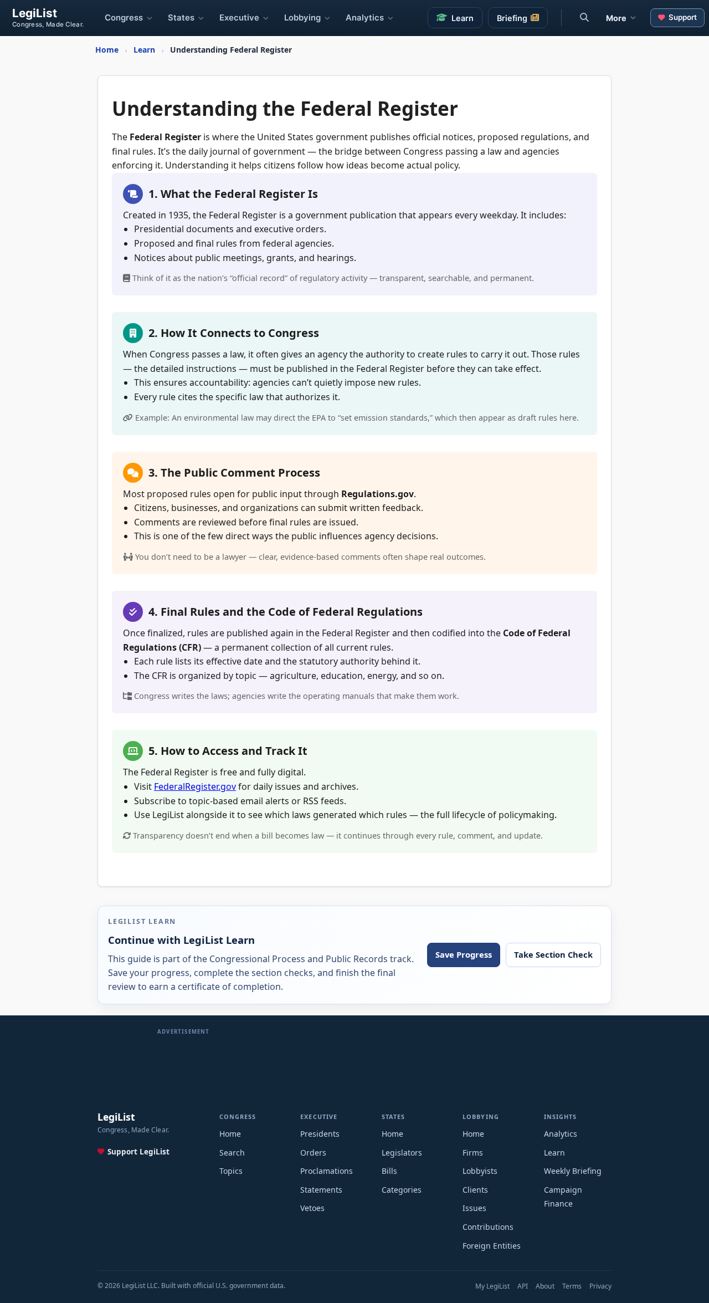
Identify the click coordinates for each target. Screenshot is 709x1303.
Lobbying (302, 18)
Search (232, 1152)
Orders (313, 1152)
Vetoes (312, 1208)
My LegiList (492, 1286)
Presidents (320, 1133)
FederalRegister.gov (195, 786)
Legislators (402, 1152)
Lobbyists (480, 1171)
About (545, 1286)
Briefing (512, 18)
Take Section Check (553, 954)
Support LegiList (138, 1152)
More (616, 18)
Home (230, 1133)
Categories (402, 1189)
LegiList (34, 13)
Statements (321, 1189)
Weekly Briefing (573, 1171)
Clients (475, 1189)
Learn (462, 18)
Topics (231, 1171)
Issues (474, 1208)
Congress (124, 18)
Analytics (365, 18)
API (522, 1286)
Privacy (600, 1286)
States (181, 18)
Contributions (488, 1227)
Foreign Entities (492, 1245)
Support (683, 17)
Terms (572, 1286)
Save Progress (463, 954)
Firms (473, 1152)
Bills (389, 1171)
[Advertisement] (354, 1061)
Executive (239, 18)
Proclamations (326, 1171)
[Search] (584, 17)
